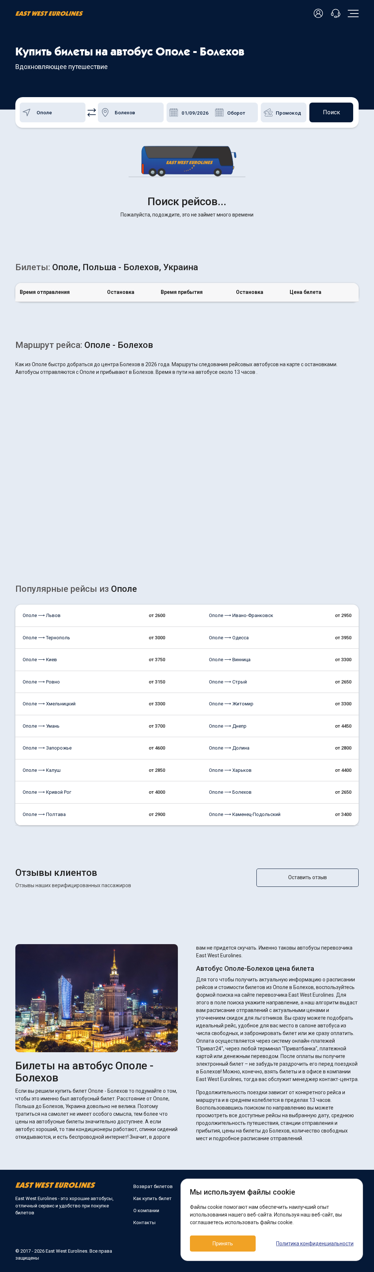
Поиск (331, 112)
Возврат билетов (153, 1186)
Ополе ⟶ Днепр (228, 726)
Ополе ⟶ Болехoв (230, 792)
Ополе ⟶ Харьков (230, 770)
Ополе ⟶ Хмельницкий (49, 703)
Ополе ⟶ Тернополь (46, 637)
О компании (146, 1210)
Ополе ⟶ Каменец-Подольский (244, 814)
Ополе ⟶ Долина (229, 748)
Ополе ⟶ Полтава (44, 814)
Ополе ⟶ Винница (230, 659)
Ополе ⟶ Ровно (41, 682)
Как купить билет (152, 1198)
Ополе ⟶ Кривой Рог (47, 792)
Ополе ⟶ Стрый (228, 682)
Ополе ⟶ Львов (42, 615)
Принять (223, 1243)
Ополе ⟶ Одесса (229, 637)
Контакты (144, 1222)
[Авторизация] (319, 13)
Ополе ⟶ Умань (41, 726)
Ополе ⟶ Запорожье (47, 748)
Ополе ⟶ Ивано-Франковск (241, 615)
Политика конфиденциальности (315, 1243)
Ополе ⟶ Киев (40, 659)
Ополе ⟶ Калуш (42, 770)
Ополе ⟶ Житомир (231, 703)
